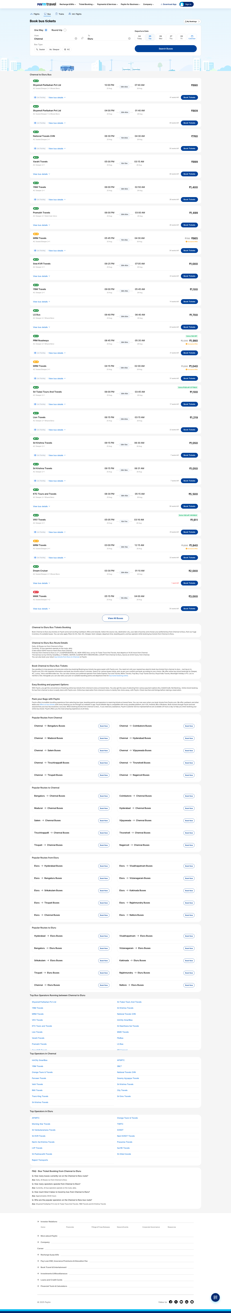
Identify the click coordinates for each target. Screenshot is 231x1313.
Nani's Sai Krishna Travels (43, 1142)
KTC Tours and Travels (42, 1026)
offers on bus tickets (47, 704)
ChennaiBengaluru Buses (49, 725)
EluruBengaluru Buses (48, 878)
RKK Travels (37, 1090)
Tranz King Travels (40, 1096)
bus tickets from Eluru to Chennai (67, 657)
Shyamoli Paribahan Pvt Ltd (44, 1002)
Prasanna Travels (124, 1142)
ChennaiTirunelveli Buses (134, 762)
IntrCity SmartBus (125, 1020)
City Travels (122, 1090)
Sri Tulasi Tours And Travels (129, 1002)
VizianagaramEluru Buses (135, 948)
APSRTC (121, 1060)
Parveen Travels (39, 1078)
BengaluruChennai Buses (49, 795)
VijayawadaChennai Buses (135, 820)
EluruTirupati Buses (46, 902)
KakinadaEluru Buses (132, 960)
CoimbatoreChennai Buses (135, 795)
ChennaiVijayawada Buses (135, 750)
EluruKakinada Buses (132, 890)
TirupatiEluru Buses (46, 972)
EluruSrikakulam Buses (48, 890)
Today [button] (139, 39)
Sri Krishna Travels (125, 1008)
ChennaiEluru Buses (47, 985)
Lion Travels (37, 1032)
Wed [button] (160, 39)
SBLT (119, 1066)
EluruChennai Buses (47, 915)
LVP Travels (37, 1148)
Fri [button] (181, 39)
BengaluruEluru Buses (48, 948)
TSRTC (120, 1124)
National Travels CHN (126, 1014)
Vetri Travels (37, 1084)
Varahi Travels (38, 1038)
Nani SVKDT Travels (126, 1136)
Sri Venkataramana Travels (43, 1130)
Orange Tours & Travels (42, 1072)
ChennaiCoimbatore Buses (135, 725)
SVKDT (120, 1130)
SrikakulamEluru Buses (48, 960)
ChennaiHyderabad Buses (135, 738)
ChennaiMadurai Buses (48, 738)
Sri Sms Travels (124, 1096)
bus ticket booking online (118, 676)
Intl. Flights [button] (77, 14)
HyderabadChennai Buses (135, 808)
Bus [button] (49, 14)
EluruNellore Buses (131, 915)
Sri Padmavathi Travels (42, 1154)
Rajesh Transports (40, 1160)
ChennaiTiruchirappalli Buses (51, 762)
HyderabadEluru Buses (48, 935)
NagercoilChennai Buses (134, 845)
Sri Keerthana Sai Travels (128, 1026)
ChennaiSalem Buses (47, 750)
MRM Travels (38, 1014)
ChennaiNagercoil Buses (134, 775)
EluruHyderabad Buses (48, 865)
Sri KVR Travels (38, 1136)
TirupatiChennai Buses (48, 845)
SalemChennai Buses (47, 820)
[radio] (41, 30)
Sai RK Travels (123, 1148)
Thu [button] (171, 39)
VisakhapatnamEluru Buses (136, 935)
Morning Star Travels (41, 1124)
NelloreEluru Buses (131, 985)
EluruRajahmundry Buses (134, 902)
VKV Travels (37, 1020)
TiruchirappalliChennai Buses (51, 832)
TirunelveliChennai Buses (134, 832)
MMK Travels (123, 1032)
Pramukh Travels (39, 1044)
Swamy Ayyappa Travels (128, 1078)
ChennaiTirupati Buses (48, 775)
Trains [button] (61, 14)
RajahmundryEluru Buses (134, 972)
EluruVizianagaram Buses (135, 878)
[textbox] (55, 39)
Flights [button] (37, 14)
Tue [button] (150, 39)
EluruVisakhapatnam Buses (136, 865)
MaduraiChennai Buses (48, 808)
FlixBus (120, 1038)
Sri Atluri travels (124, 1154)
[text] (115, 13)
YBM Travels (37, 1008)
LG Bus (120, 1044)
